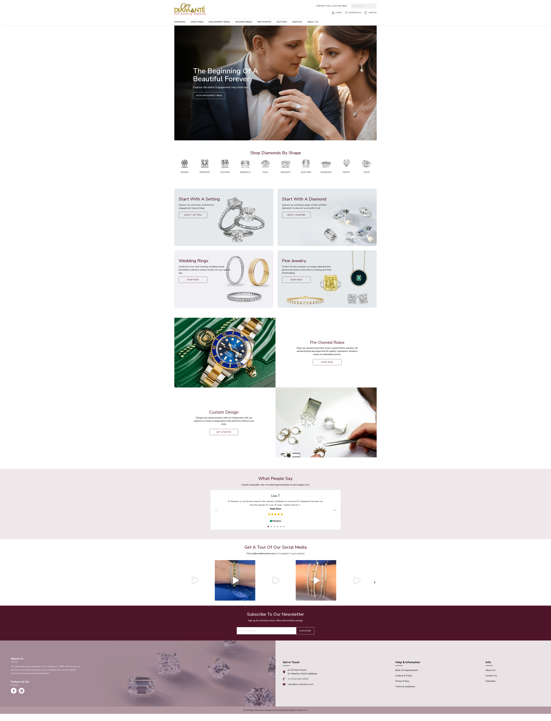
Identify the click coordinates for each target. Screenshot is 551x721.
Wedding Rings (243, 22)
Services (297, 22)
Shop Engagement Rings (209, 95)
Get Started (224, 432)
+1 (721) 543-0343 (331, 6)
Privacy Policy (402, 681)
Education (490, 681)
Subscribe (305, 630)
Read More (275, 508)
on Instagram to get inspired (279, 553)
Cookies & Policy (403, 675)
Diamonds (180, 22)
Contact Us (491, 675)
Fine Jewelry (264, 22)
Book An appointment (406, 670)
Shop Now (193, 279)
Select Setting (193, 215)
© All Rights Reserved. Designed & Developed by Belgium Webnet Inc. (275, 710)
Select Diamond (296, 215)
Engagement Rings (219, 22)
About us (312, 22)
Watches (282, 22)
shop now (327, 362)
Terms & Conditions (405, 686)
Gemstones (197, 22)
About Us (490, 670)
